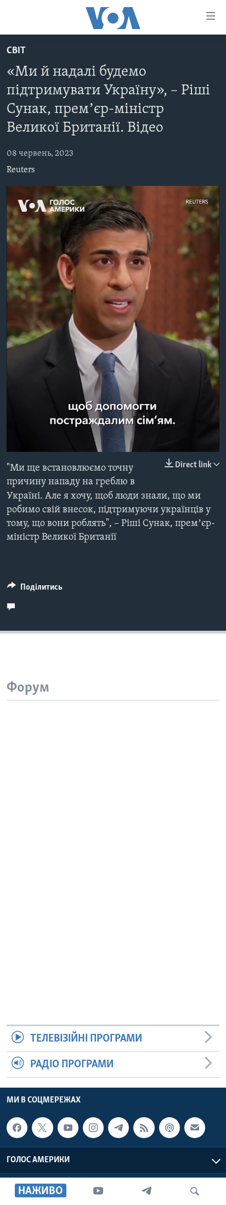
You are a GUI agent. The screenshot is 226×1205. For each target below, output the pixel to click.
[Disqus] (113, 837)
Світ (16, 51)
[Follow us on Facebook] (17, 1127)
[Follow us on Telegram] (118, 1127)
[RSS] (143, 1127)
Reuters (21, 170)
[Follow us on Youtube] (68, 1127)
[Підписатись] (194, 1127)
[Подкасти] (169, 1127)
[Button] (35, 589)
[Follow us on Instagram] (93, 1127)
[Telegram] (146, 1191)
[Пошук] (194, 1191)
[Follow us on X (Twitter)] (42, 1127)
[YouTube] (98, 1191)
